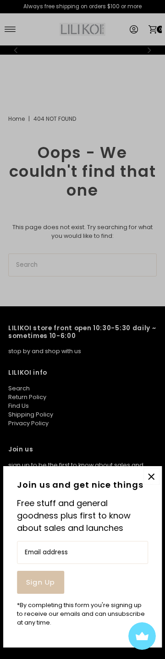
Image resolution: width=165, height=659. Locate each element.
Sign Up (40, 582)
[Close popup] (151, 476)
